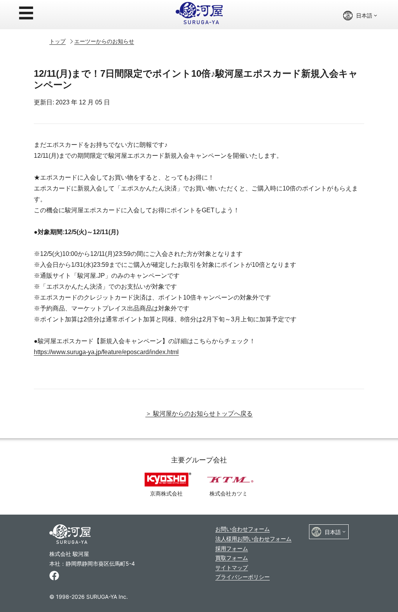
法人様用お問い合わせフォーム (253, 538)
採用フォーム (231, 548)
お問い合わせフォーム (242, 529)
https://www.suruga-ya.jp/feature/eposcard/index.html (106, 352)
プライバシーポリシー (242, 576)
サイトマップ (231, 567)
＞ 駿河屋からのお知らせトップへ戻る (199, 413)
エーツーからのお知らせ (104, 41)
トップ (57, 41)
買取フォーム (231, 557)
